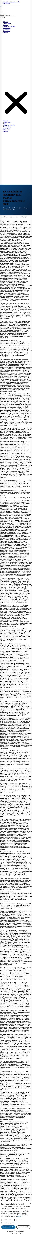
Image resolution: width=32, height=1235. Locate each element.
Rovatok (5, 32)
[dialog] (16, 1218)
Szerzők (5, 25)
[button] (16, 102)
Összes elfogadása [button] (8, 1227)
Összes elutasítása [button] (23, 1227)
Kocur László (14, 217)
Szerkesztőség (7, 28)
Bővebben (19, 1216)
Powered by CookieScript (16, 1233)
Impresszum (6, 29)
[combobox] (8, 15)
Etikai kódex (6, 31)
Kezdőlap (5, 208)
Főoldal (5, 22)
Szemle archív (7, 23)
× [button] (30, 1203)
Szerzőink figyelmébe (9, 26)
